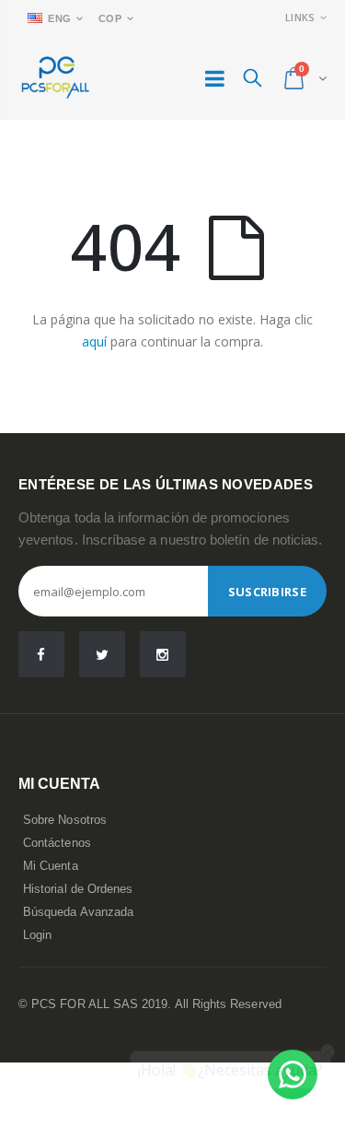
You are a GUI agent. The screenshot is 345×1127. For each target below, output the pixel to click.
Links (300, 17)
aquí (94, 341)
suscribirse (267, 591)
